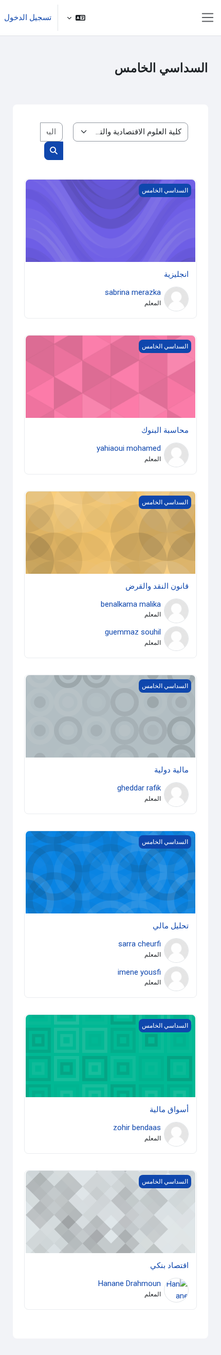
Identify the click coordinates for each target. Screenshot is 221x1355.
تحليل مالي (171, 925)
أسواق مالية (169, 1109)
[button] (76, 18)
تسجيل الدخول (27, 17)
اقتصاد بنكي (169, 1265)
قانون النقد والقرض (157, 586)
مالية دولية (171, 770)
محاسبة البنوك (165, 430)
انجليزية (176, 274)
